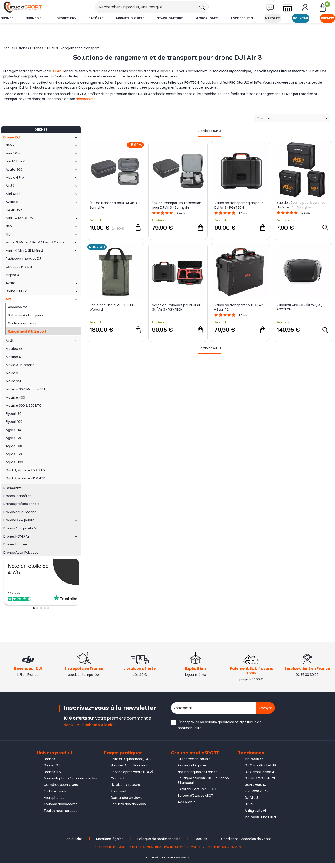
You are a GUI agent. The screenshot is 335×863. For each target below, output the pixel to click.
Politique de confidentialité (158, 839)
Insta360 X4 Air (256, 791)
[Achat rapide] (138, 227)
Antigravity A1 (255, 810)
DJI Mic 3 (251, 797)
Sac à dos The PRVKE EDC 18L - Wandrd (113, 307)
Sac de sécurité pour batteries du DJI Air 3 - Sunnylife (301, 205)
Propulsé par (154, 857)
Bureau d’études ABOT (195, 795)
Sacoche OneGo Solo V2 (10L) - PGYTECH (301, 307)
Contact (117, 778)
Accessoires (242, 18)
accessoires (85, 99)
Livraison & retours (125, 784)
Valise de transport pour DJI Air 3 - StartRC (239, 307)
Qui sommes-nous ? (194, 759)
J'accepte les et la (219, 725)
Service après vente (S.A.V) (132, 772)
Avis (180, 213)
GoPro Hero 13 (255, 784)
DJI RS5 (250, 804)
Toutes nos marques (60, 810)
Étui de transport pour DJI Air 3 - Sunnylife (114, 205)
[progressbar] (209, 136)
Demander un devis (126, 797)
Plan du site (73, 839)
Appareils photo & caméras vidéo (70, 778)
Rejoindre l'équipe (192, 765)
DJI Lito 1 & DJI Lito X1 (260, 778)
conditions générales (217, 722)
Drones (7, 18)
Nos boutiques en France (197, 772)
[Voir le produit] (325, 227)
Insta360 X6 (254, 759)
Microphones (206, 18)
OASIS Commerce (177, 857)
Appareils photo (130, 18)
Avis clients (187, 802)
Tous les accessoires (60, 804)
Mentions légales (110, 839)
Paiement (118, 791)
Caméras (95, 18)
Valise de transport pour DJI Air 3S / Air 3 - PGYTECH (176, 307)
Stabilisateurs (170, 18)
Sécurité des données (128, 804)
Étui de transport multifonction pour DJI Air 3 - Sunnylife (176, 205)
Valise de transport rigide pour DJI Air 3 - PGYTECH (238, 205)
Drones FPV (66, 18)
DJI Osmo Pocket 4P (260, 765)
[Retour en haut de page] (329, 599)
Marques (272, 18)
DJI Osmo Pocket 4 (259, 772)
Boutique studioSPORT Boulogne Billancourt (203, 780)
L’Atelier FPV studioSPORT (197, 789)
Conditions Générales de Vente (246, 839)
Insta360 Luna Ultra (260, 817)
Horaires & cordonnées (129, 765)
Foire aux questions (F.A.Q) (132, 759)
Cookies (200, 839)
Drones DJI (35, 18)
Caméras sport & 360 (61, 784)
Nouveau (300, 18)
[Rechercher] (202, 7)
